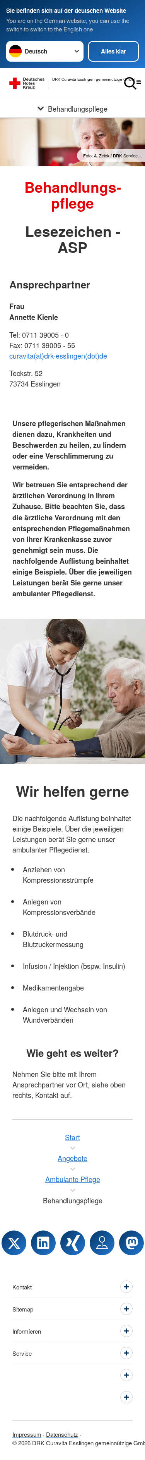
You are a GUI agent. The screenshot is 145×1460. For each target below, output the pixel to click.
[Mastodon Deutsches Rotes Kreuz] (131, 1242)
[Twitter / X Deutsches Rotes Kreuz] (14, 1242)
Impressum (26, 1434)
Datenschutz (62, 1434)
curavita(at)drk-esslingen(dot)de (58, 355)
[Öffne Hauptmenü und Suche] (132, 83)
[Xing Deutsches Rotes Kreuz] (72, 1242)
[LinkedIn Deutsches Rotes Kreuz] (43, 1242)
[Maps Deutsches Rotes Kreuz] (102, 1242)
